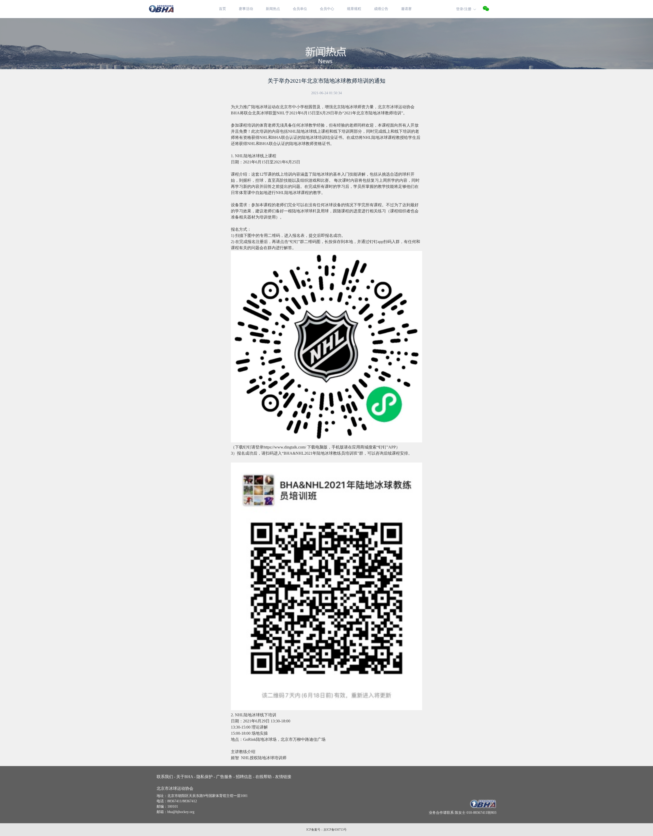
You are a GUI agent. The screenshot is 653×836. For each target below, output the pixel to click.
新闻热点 (273, 9)
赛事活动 (246, 9)
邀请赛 (406, 9)
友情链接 (282, 776)
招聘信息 (244, 776)
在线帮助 (264, 776)
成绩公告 (381, 9)
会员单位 (300, 9)
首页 (222, 9)
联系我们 (166, 776)
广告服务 (225, 776)
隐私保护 (205, 776)
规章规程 (354, 9)
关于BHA (185, 776)
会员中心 (327, 9)
